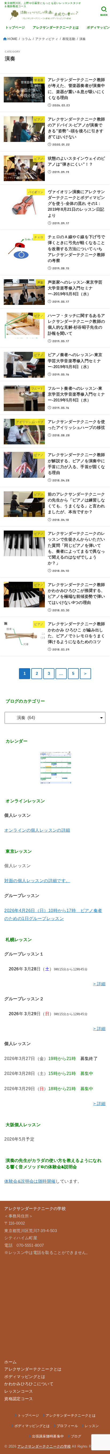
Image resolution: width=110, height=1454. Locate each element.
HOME (12, 39)
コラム (26, 39)
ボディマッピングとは (24, 1377)
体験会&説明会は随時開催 (30, 1181)
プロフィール (67, 1426)
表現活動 (68, 39)
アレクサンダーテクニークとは (56, 27)
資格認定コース (18, 1399)
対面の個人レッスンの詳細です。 (37, 880)
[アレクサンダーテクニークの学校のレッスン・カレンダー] (54, 768)
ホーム (10, 1362)
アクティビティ (46, 39)
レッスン (92, 1426)
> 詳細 (99, 983)
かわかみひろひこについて (28, 1384)
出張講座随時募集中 (48, 1436)
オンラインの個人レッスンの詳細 (37, 830)
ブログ (76, 1436)
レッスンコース (18, 1391)
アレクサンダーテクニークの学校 (44, 1446)
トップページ (15, 27)
